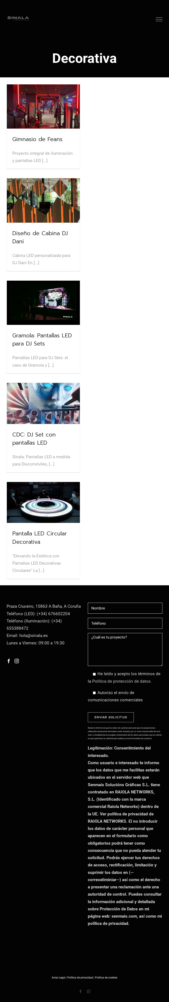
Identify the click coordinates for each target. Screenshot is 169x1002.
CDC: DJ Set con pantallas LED (43, 389)
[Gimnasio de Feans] (43, 106)
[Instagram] (17, 661)
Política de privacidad (80, 977)
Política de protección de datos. (122, 681)
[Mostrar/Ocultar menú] (159, 19)
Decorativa (35, 115)
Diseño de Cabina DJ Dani (43, 186)
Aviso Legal (58, 977)
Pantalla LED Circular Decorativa (43, 488)
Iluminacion (63, 115)
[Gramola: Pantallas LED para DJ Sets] (43, 303)
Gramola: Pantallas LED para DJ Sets (43, 288)
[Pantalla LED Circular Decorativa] (43, 502)
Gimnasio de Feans (43, 97)
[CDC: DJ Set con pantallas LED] (43, 403)
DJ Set (30, 214)
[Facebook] (9, 661)
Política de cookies (106, 977)
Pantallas (22, 115)
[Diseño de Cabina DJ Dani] (43, 200)
